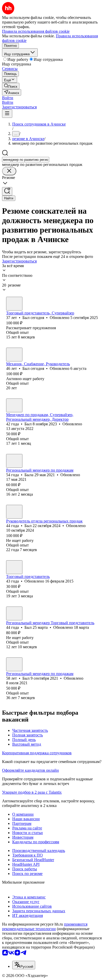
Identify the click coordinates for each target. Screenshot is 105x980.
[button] (7, 98)
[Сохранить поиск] (7, 191)
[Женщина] (14, 461)
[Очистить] (9, 171)
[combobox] (25, 159)
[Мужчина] (14, 304)
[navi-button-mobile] (7, 113)
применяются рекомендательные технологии (44, 926)
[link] (10, 86)
